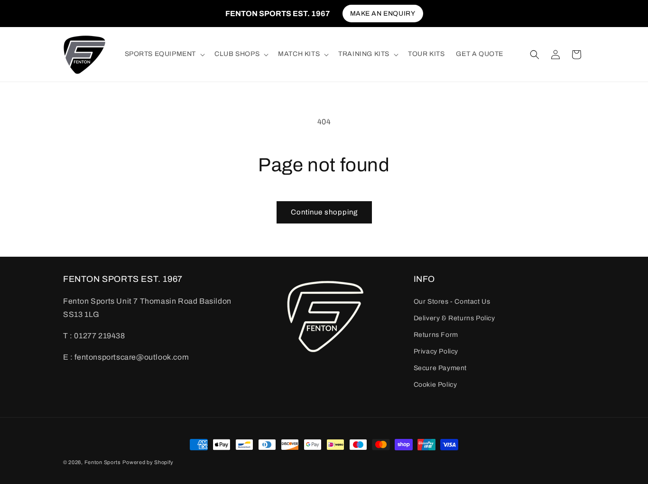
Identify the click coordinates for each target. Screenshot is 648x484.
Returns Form (436, 334)
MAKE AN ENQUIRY (383, 13)
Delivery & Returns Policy (454, 318)
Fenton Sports (102, 462)
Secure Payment (440, 368)
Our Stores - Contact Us (452, 301)
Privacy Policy (436, 351)
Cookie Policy (435, 384)
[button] (164, 54)
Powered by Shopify (148, 462)
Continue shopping (324, 212)
